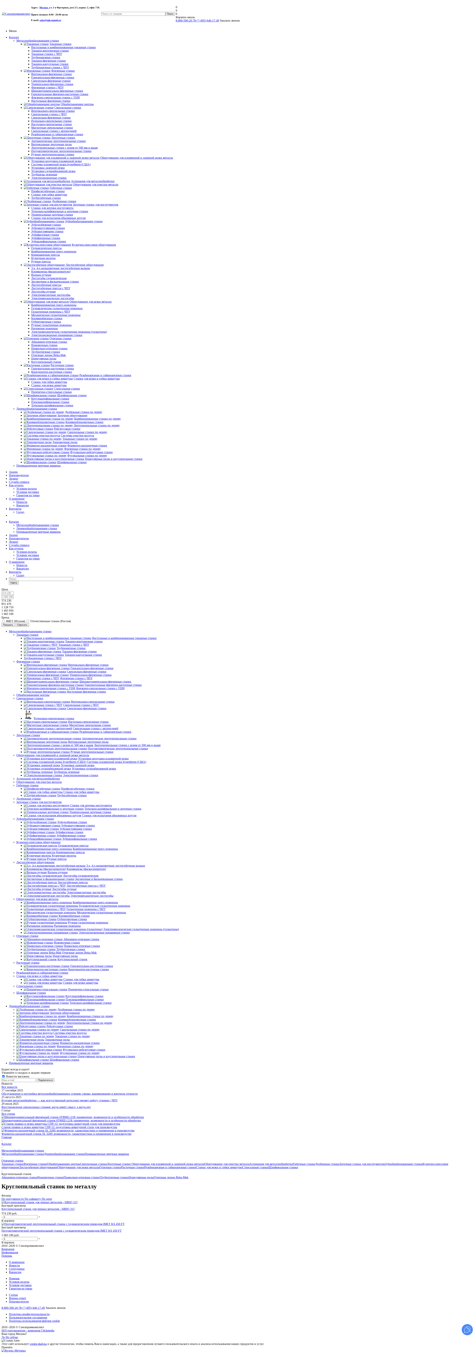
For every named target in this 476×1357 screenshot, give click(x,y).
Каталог (14, 37)
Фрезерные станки (28, 661)
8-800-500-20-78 (186, 20)
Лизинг (13, 478)
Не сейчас (12, 1337)
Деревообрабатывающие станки (36, 408)
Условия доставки (27, 492)
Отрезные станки (27, 935)
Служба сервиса (19, 482)
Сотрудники (17, 1268)
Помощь (6, 1255)
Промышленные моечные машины (38, 465)
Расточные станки (27, 962)
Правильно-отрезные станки (82, 1177)
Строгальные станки (29, 986)
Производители (19, 475)
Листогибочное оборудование (35, 862)
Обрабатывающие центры (32, 695)
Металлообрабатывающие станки (37, 40)
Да (3, 1337)
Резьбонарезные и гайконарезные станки (42, 972)
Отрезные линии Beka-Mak (171, 1177)
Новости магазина (17, 1076)
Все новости (9, 1087)
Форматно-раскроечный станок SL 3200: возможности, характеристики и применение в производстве (66, 1133)
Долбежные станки (28, 798)
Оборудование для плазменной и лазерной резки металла (52, 755)
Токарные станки (27, 634)
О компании (17, 498)
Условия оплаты (26, 488)
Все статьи (8, 1113)
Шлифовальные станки (31, 992)
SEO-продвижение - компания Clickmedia (27, 1330)
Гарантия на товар (28, 495)
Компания (7, 1249)
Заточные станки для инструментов (39, 802)
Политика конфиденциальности (29, 1314)
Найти (13, 582)
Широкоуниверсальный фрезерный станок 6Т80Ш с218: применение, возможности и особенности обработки (71, 1120)
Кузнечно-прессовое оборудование (38, 842)
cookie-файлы (38, 1343)
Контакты (15, 508)
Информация (9, 1252)
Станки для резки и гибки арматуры (39, 976)
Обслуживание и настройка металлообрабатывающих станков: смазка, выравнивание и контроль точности (69, 1093)
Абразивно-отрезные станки (19, 1177)
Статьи (13, 1294)
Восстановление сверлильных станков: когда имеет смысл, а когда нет (46, 1107)
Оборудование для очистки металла (39, 782)
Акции (13, 471)
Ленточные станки (28, 735)
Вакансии (22, 505)
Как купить (16, 485)
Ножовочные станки (50, 1177)
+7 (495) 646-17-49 (207, 20)
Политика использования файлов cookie (34, 1320)
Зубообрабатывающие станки (35, 818)
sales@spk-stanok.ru (50, 20)
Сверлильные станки (29, 698)
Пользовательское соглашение (28, 1317)
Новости (21, 502)
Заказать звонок (56, 1307)
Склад (20, 512)
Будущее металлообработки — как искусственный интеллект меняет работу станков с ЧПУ (59, 1100)
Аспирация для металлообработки (38, 778)
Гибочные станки (27, 785)
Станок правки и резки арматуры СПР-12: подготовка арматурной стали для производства (59, 1127)
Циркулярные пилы (141, 1177)
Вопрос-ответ (17, 1298)
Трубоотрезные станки (114, 1177)
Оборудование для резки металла (37, 899)
